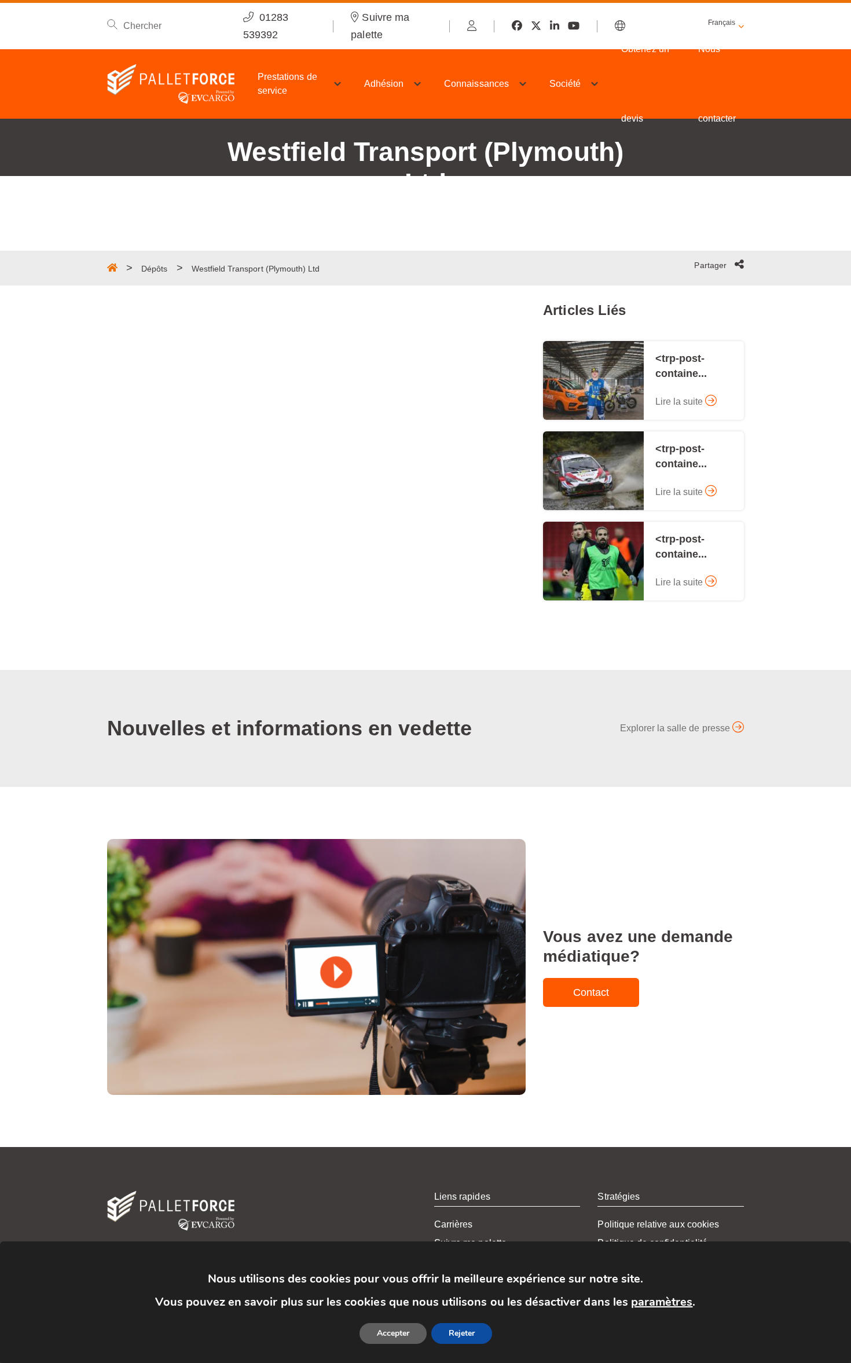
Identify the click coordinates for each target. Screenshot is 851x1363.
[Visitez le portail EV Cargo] (471, 26)
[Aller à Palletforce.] (112, 267)
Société (565, 84)
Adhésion (384, 84)
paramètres (662, 1302)
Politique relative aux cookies (658, 1224)
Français (721, 23)
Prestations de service (287, 84)
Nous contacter (717, 83)
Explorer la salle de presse (676, 728)
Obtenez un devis (645, 83)
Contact (591, 992)
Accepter (393, 1333)
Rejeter (462, 1333)
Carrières (453, 1224)
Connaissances (476, 84)
